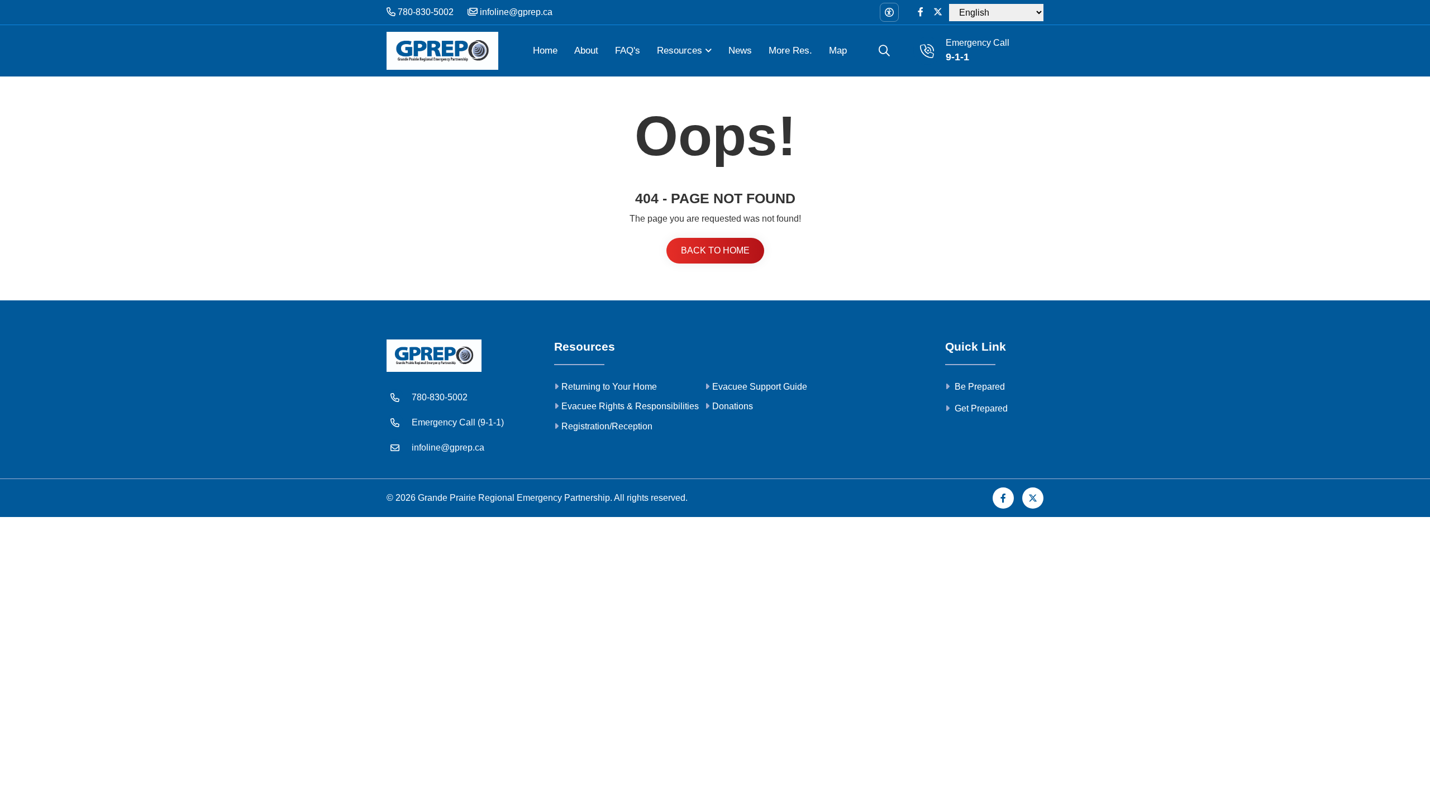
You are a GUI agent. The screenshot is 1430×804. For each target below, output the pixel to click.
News (740, 50)
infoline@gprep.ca (515, 12)
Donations (732, 406)
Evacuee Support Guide (759, 386)
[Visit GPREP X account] (937, 12)
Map (838, 50)
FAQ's (627, 50)
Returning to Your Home (609, 386)
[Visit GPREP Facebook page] (920, 12)
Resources (679, 50)
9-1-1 (957, 57)
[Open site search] (884, 51)
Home (545, 50)
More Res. (790, 50)
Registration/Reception (606, 426)
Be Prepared (978, 386)
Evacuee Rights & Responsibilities (630, 406)
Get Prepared (980, 408)
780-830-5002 (424, 12)
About (586, 50)
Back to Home (715, 250)
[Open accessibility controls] (889, 12)
